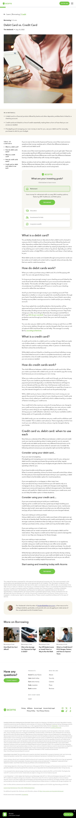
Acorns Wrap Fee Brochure (10, 788)
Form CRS (20, 788)
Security (51, 678)
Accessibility (25, 794)
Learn (30, 699)
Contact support (12, 680)
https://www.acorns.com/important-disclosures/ (51, 791)
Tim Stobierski (8, 29)
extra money (33, 681)
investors (32, 685)
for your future (34, 675)
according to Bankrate (33, 331)
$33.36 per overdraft (36, 315)
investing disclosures (56, 727)
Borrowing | (16, 14)
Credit (23, 14)
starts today (33, 678)
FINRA (53, 726)
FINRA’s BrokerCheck (29, 788)
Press (50, 685)
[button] (70, 711)
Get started (47, 202)
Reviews (51, 688)
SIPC (56, 726)
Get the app (64, 3)
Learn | (8, 14)
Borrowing (7, 20)
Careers (51, 681)
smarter (32, 688)
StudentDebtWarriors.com (46, 605)
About (51, 675)
